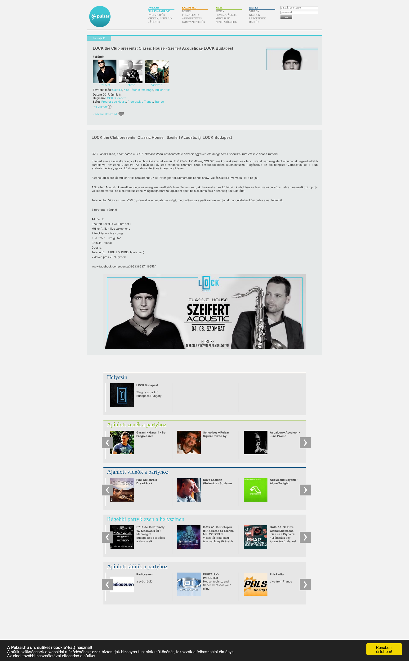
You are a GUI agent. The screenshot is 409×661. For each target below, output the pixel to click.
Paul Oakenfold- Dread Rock (147, 481)
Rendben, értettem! (384, 649)
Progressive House (113, 101)
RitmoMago (145, 90)
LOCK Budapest (115, 98)
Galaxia (117, 90)
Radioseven (144, 574)
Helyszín (117, 377)
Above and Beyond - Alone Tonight (284, 481)
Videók (254, 11)
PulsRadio (277, 574)
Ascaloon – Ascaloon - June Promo (285, 434)
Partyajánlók (159, 11)
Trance (159, 101)
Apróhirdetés (192, 18)
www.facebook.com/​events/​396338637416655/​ (124, 266)
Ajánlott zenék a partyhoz (136, 424)
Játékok (154, 22)
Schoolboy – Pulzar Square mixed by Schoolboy (216, 436)
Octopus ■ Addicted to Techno (218, 529)
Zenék (220, 11)
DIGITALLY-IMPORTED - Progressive (211, 578)
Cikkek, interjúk (160, 18)
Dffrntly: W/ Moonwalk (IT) (150, 529)
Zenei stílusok (226, 22)
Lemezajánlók (226, 14)
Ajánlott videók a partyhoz (138, 472)
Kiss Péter (130, 90)
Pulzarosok (190, 14)
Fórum (186, 11)
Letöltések (257, 18)
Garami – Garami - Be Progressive (150, 434)
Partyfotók (156, 14)
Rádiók (254, 22)
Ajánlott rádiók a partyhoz (137, 566)
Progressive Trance (140, 101)
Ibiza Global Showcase (282, 530)
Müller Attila (162, 90)
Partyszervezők (193, 22)
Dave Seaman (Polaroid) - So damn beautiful (217, 483)
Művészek (223, 18)
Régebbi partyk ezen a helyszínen (145, 519)
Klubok (254, 14)
